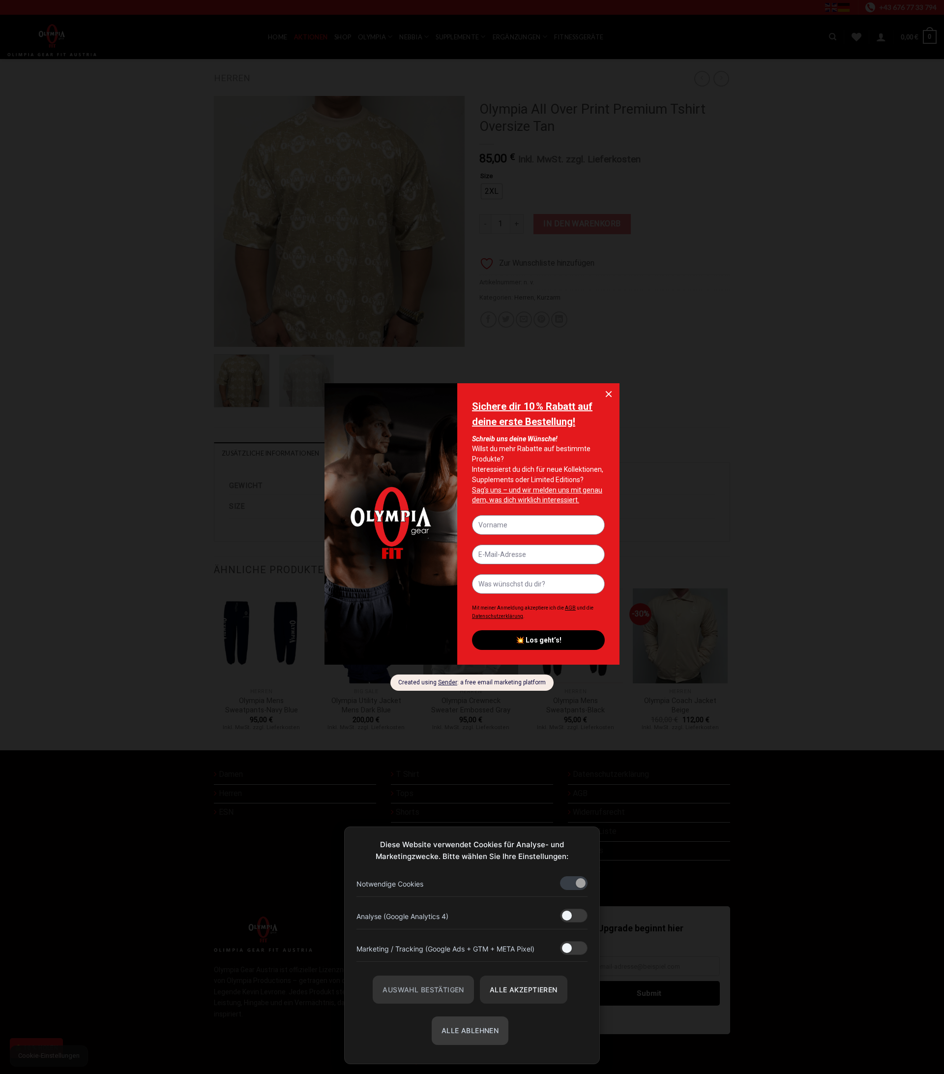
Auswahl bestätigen (423, 989)
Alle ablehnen (470, 1030)
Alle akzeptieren (524, 989)
